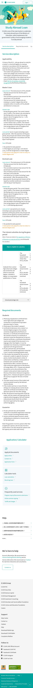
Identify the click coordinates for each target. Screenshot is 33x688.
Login (26, 2)
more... (4, 538)
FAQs (2, 627)
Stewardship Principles (21, 684)
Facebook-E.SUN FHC (9, 649)
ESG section (4, 686)
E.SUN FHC (4, 587)
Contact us (8, 567)
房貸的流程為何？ (9, 534)
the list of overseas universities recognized (14, 82)
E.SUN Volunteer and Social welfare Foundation (14, 602)
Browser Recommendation (8, 675)
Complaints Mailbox (7, 636)
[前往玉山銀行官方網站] (10, 2)
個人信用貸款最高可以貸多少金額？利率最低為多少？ (16, 527)
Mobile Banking (16, 557)
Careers (3, 608)
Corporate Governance (7, 684)
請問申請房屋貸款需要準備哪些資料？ (14, 531)
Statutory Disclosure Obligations (9, 681)
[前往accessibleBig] (11, 667)
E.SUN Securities (6, 590)
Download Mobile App (7, 630)
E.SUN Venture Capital (7, 593)
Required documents (22, 46)
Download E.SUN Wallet (8, 633)
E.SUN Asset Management (8, 596)
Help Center (4, 618)
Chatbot (28, 560)
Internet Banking (7, 557)
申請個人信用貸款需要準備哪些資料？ (14, 523)
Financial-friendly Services (8, 678)
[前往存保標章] (3, 669)
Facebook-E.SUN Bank (9, 652)
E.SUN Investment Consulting (9, 599)
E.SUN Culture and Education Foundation (13, 605)
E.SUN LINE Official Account (11, 646)
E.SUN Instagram (8, 655)
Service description (8, 46)
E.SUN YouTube (8, 658)
